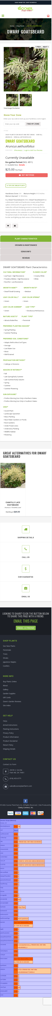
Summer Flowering (11, 388)
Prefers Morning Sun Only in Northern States (20, 398)
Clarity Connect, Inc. (25, 807)
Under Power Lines (11, 426)
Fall (5, 373)
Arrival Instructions (10, 725)
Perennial (26, 320)
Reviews (26, 258)
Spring (6, 383)
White (36, 279)
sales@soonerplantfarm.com (21, 786)
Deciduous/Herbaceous (35, 311)
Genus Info (26, 252)
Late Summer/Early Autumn (14, 380)
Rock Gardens (9, 423)
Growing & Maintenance (26, 245)
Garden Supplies (9, 693)
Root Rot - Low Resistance (13, 282)
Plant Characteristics (26, 239)
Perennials (7, 650)
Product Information (11, 737)
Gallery (5, 689)
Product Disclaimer (10, 741)
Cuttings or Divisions (11, 364)
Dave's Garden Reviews (12, 701)
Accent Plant (8, 411)
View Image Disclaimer (12, 108)
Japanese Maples (9, 662)
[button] (3, 15)
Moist (6, 351)
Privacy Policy (8, 733)
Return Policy (8, 745)
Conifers (6, 666)
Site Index (7, 705)
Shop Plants (20, 26)
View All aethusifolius (22, 137)
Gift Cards (7, 697)
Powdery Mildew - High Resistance (16, 279)
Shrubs (5, 658)
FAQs (5, 721)
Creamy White (39, 276)
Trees (5, 654)
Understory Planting (11, 429)
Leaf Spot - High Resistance (14, 276)
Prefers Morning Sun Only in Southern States (20, 401)
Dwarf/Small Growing (12, 291)
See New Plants (9, 646)
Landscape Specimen (12, 414)
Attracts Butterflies (11, 320)
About (5, 685)
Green (6, 301)
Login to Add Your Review (33, 150)
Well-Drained (9, 354)
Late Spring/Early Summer (13, 377)
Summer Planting (10, 333)
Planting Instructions (11, 729)
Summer (7, 385)
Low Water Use (9, 348)
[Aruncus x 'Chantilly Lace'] (13, 475)
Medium (28, 291)
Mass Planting (9, 417)
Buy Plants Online (10, 681)
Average (7, 345)
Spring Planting (9, 330)
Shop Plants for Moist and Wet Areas (20, 135)
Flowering (7, 435)
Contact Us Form (9, 764)
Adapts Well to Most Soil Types (15, 342)
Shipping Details (9, 749)
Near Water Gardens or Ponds (15, 420)
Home (12, 26)
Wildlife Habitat (9, 432)
